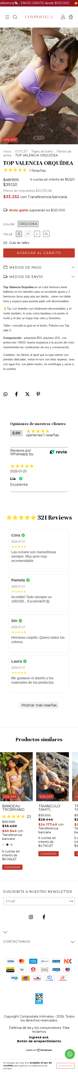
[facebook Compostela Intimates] (43, 917)
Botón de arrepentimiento (39, 1041)
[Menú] (7, 17)
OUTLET (21, 151)
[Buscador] (15, 17)
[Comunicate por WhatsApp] (70, 1054)
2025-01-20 (18, 471)
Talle (8, 234)
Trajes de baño (42, 151)
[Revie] (58, 452)
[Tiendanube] (39, 1050)
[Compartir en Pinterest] (38, 394)
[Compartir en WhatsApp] (5, 394)
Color (9, 224)
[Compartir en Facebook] (17, 394)
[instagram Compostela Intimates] (31, 917)
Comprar (12, 867)
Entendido (65, 1066)
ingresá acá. (39, 1037)
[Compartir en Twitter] (28, 394)
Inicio (7, 151)
